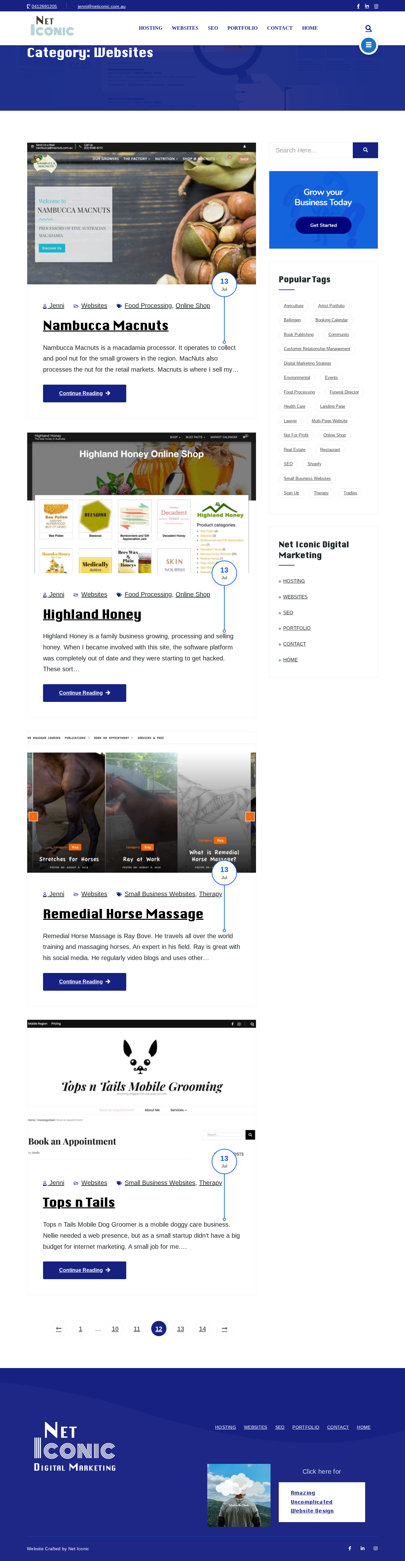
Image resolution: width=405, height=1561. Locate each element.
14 (202, 1328)
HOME (310, 28)
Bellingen (292, 320)
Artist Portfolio (331, 305)
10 (115, 1328)
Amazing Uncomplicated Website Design (312, 1502)
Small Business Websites (160, 893)
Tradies (350, 493)
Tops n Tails (79, 1203)
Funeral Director (344, 392)
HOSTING (150, 28)
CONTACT (280, 28)
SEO (213, 28)
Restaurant (330, 449)
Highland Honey (92, 615)
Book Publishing (299, 334)
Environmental (297, 377)
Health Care (294, 406)
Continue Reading (81, 393)
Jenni (55, 305)
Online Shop (193, 305)
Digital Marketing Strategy (307, 363)
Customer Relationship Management (317, 348)
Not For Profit (296, 435)
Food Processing (148, 305)
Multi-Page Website (329, 420)
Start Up (291, 493)
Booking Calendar (331, 320)
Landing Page (332, 406)
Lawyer (290, 420)
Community (338, 334)
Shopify (314, 463)
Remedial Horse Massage (123, 914)
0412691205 (44, 6)
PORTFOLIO (242, 28)
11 (137, 1328)
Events (331, 377)
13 (180, 1328)
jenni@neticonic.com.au (102, 6)
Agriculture (293, 305)
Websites (94, 305)
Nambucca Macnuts (106, 326)
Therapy (210, 893)
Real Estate (294, 449)
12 (158, 1328)
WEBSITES (185, 28)
